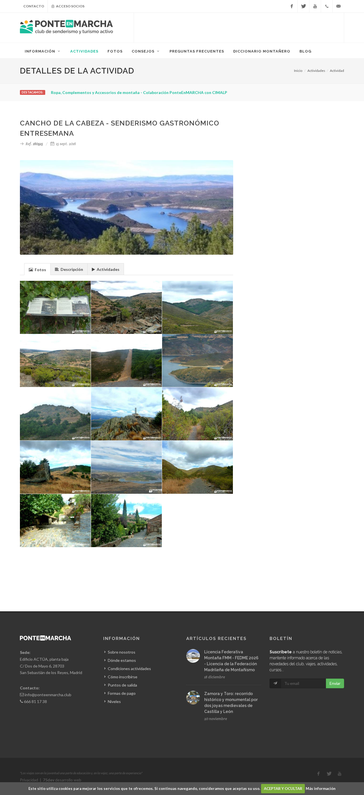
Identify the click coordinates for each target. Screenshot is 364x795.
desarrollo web (62, 779)
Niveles (114, 701)
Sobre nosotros (121, 652)
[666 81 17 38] (326, 6)
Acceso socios (69, 6)
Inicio (298, 70)
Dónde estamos (122, 660)
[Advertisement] (238, 27)
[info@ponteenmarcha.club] (338, 6)
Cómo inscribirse (122, 676)
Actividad (337, 70)
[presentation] (37, 269)
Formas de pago (122, 693)
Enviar (335, 683)
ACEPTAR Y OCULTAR (283, 788)
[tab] (37, 269)
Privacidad (29, 779)
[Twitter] (303, 6)
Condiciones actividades (129, 668)
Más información (321, 788)
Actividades (316, 70)
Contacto (33, 6)
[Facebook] (291, 6)
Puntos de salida (122, 685)
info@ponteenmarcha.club (48, 694)
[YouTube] (315, 6)
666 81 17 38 (35, 701)
